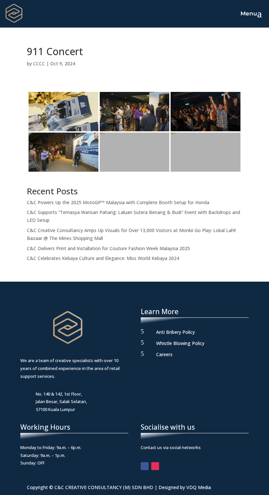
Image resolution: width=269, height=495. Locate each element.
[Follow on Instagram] (155, 466)
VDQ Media (198, 487)
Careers (164, 354)
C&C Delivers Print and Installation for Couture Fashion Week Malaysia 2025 (108, 248)
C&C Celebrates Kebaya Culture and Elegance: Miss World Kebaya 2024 (103, 258)
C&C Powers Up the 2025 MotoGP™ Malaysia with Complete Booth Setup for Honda (118, 202)
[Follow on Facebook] (145, 466)
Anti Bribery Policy (175, 332)
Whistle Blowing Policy (180, 343)
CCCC (39, 63)
